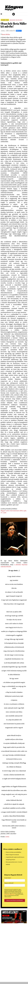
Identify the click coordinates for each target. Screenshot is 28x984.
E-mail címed (7, 878)
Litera (7, 836)
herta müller (19, 20)
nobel (14, 20)
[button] (1, 14)
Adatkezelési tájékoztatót (9, 894)
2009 (16, 20)
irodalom (11, 20)
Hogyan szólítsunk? (9, 883)
